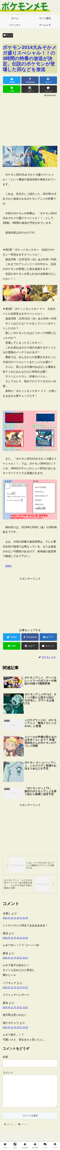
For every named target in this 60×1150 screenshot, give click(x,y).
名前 (5, 1056)
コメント (8, 1072)
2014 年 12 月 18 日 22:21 (15, 958)
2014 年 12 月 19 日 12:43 (15, 1027)
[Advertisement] (30, 120)
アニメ (9, 35)
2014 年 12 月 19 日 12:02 (15, 1007)
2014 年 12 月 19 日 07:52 (15, 987)
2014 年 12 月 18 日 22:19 (15, 938)
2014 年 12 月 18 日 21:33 (15, 918)
